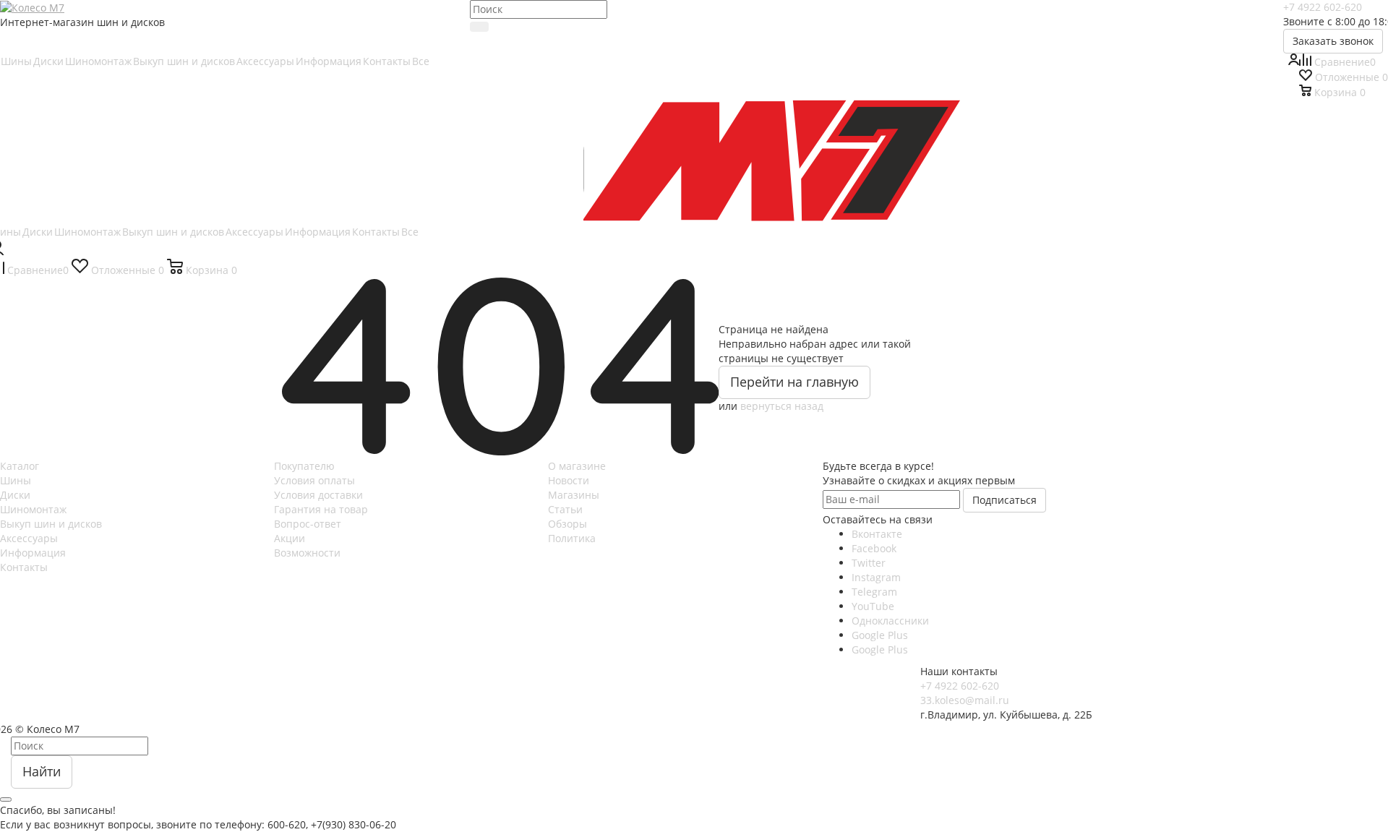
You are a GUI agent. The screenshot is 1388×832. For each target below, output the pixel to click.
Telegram (874, 592)
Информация (33, 552)
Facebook (874, 548)
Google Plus (880, 635)
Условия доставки (318, 495)
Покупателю (304, 466)
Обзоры (567, 524)
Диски (15, 495)
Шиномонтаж (33, 509)
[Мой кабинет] (1293, 61)
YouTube (873, 606)
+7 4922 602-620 (1322, 7)
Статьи (565, 509)
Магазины (573, 495)
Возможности (307, 552)
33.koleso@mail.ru (964, 700)
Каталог (19, 466)
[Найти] (479, 27)
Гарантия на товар (321, 509)
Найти (41, 771)
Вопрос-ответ (307, 524)
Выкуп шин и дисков (51, 524)
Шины (15, 480)
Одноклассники (890, 620)
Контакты (24, 567)
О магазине (577, 466)
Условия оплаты (314, 480)
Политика (572, 538)
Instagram (876, 577)
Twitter (869, 563)
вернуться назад (781, 406)
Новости (568, 480)
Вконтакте (877, 534)
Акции (289, 538)
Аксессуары (29, 538)
